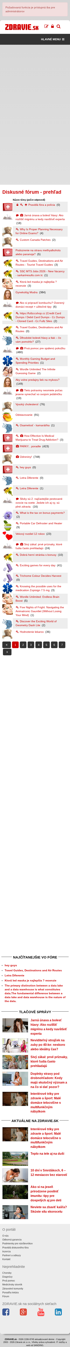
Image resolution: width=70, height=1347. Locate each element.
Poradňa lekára (10, 1292)
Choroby (6, 1273)
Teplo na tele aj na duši (47, 1153)
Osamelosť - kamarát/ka (34, 425)
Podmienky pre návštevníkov (17, 1243)
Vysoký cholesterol (27, 404)
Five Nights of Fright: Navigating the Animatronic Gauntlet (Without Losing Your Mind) (40, 611)
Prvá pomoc (8, 1280)
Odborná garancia (12, 1239)
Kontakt (6, 1259)
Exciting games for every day (37, 565)
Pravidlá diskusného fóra (15, 1247)
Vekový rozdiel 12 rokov (31, 533)
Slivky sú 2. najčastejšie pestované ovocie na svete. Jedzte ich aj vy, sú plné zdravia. (39, 502)
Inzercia (6, 1251)
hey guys (25, 467)
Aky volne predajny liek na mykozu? (38, 379)
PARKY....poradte (30, 446)
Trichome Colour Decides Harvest (40, 575)
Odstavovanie (24, 414)
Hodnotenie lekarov (32, 631)
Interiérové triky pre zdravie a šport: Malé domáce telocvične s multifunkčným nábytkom (46, 1102)
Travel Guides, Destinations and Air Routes (33, 970)
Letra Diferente (29, 477)
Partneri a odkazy (11, 1255)
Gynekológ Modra (27, 292)
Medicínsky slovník (12, 1284)
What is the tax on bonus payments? (42, 512)
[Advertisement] (35, 80)
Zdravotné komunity (12, 1288)
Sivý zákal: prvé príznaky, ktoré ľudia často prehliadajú (49, 1061)
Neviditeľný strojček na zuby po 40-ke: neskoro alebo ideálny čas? (48, 1045)
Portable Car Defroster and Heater (40, 523)
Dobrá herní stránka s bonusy (38, 554)
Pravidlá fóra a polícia (42, 204)
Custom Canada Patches (35, 239)
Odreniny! (26, 456)
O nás (5, 1235)
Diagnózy (7, 1276)
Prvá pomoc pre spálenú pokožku (44, 348)
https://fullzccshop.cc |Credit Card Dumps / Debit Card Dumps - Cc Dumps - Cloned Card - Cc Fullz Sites (40, 317)
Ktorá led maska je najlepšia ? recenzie (30, 980)
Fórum (5, 1296)
